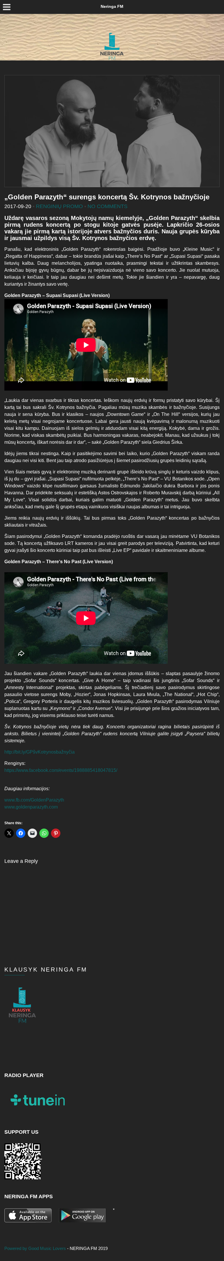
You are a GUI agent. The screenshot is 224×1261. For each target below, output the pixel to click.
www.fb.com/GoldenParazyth (34, 799)
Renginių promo (59, 206)
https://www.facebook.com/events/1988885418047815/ (60, 770)
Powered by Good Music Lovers (35, 1248)
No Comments (107, 206)
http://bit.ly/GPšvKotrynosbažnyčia (39, 752)
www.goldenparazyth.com (31, 806)
